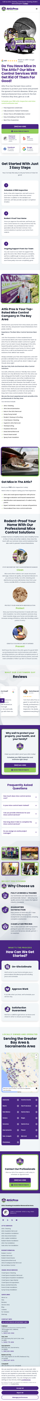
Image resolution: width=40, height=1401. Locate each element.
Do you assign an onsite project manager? (20, 832)
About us (4, 1297)
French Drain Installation (9, 1287)
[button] (18, 1075)
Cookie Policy (15, 1384)
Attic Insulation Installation (10, 1233)
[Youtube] (16, 1220)
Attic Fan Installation (8, 1243)
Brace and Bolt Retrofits (9, 1285)
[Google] (7, 1220)
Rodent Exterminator (8, 1258)
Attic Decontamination (8, 1236)
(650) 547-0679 (8, 1360)
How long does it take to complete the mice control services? (20, 823)
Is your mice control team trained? (20, 805)
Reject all (20, 1393)
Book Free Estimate (21, 131)
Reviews (4, 1302)
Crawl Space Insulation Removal (11, 1275)
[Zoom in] (36, 1055)
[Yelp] (12, 1220)
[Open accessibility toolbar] (2, 700)
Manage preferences (20, 1397)
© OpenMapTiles (20, 1088)
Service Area (5, 1305)
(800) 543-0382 (20, 127)
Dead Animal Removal (8, 1260)
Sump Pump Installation (9, 1290)
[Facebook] (3, 1220)
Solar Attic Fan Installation (9, 1245)
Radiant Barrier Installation (9, 1241)
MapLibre (5, 1088)
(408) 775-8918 (8, 1342)
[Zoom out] (36, 1057)
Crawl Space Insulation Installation (12, 1278)
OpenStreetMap (7, 1090)
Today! (25, 4)
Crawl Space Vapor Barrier (9, 1280)
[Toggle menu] (37, 9)
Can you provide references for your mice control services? (20, 814)
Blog (2, 1307)
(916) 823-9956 (8, 1351)
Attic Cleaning (6, 1229)
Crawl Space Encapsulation (10, 1282)
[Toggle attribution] (36, 1088)
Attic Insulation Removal (9, 1231)
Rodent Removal (6, 1256)
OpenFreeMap (12, 1088)
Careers (4, 1309)
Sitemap (4, 1314)
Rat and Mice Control (8, 1265)
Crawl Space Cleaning (8, 1273)
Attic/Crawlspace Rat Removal (11, 1263)
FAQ (2, 1300)
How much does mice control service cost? (20, 797)
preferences (26, 1380)
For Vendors (5, 1312)
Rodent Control (6, 1253)
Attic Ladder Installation (9, 1238)
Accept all (20, 1388)
